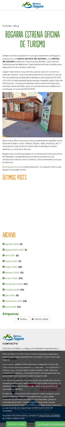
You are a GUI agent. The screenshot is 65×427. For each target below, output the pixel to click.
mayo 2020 (11, 266)
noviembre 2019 (14, 284)
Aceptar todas (16, 424)
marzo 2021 (11, 261)
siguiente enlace (15, 167)
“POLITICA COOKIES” (49, 415)
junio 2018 (10, 306)
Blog (16, 25)
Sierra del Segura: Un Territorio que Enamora (26, 204)
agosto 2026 (12, 244)
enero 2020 (11, 278)
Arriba (23, 319)
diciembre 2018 (13, 301)
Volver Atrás (41, 319)
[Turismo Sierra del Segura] (32, 5)
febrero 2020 (12, 272)
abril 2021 (10, 255)
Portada (6, 25)
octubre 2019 (12, 289)
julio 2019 (10, 295)
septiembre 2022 (14, 249)
